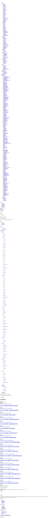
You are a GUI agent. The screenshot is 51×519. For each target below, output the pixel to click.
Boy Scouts (4, 340)
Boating (4, 23)
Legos (4, 56)
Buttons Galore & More (6, 89)
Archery (4, 37)
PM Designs (4, 158)
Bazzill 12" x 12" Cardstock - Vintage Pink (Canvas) (10, 478)
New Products (3, 501)
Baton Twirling (5, 38)
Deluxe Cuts (4, 102)
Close (1, 213)
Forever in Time (5, 114)
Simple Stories (5, 177)
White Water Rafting (5, 35)
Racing (4, 258)
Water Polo (4, 20)
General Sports (5, 10)
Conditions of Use (8, 515)
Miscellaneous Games (5, 354)
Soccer (4, 16)
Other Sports (4, 14)
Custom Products (4, 71)
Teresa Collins (5, 185)
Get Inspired (4, 200)
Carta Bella (4, 91)
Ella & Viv (4, 109)
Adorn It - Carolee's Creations (6, 77)
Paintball (4, 30)
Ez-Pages (3, 197)
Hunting (4, 26)
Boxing (4, 6)
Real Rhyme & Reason (6, 164)
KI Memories (4, 130)
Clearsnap (4, 92)
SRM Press (4, 180)
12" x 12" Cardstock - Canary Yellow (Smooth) (9, 410)
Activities (3, 36)
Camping (4, 278)
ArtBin (4, 81)
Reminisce (4, 165)
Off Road (4, 292)
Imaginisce (4, 121)
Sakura (4, 170)
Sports (2, 3)
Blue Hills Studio (5, 86)
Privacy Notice (4, 515)
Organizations (3, 49)
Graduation (4, 68)
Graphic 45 (4, 116)
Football (4, 9)
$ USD (4, 229)
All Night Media (5, 78)
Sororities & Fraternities (6, 69)
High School (4, 374)
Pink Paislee (4, 157)
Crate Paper (4, 96)
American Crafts (5, 79)
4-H (3, 50)
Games (2, 52)
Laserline (4, 132)
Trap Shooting (5, 32)
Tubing (4, 33)
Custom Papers (4, 387)
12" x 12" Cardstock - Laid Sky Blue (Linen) (8, 423)
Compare (3, 506)
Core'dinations (5, 94)
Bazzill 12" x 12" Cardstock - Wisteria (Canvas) (9, 482)
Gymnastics (4, 11)
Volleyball (4, 269)
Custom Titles (5, 72)
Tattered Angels (5, 183)
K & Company (5, 128)
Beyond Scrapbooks (5, 85)
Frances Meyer (5, 115)
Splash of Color (5, 178)
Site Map (1, 515)
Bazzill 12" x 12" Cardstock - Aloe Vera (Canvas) (9, 446)
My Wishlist (3, 507)
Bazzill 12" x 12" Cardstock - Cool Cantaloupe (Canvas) (11, 455)
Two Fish (4, 192)
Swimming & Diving (5, 17)
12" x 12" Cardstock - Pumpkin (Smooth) (8, 437)
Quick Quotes (5, 162)
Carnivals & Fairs (5, 365)
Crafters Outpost (5, 95)
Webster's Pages (5, 195)
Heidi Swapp (4, 119)
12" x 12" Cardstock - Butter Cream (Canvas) (9, 405)
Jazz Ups (4, 123)
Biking (4, 39)
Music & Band (5, 47)
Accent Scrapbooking (5, 76)
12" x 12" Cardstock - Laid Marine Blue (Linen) (9, 419)
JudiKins (4, 126)
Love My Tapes (5, 137)
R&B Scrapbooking (5, 163)
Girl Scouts (4, 51)
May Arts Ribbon (5, 140)
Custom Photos (5, 73)
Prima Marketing (5, 159)
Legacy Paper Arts (5, 133)
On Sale (4, 199)
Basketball (4, 235)
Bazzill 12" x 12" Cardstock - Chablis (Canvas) (9, 451)
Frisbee (4, 45)
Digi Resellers (5, 105)
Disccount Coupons (4, 512)
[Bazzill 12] (6, 449)
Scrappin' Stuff (5, 175)
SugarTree (4, 182)
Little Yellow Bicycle (5, 136)
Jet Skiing (4, 27)
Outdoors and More (5, 150)
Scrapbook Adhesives (5, 173)
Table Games (4, 57)
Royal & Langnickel (5, 168)
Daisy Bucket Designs (6, 99)
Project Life (4, 160)
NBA (4, 148)
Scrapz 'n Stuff (5, 176)
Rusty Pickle (4, 169)
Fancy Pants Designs (5, 112)
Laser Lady (4, 131)
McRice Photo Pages (5, 141)
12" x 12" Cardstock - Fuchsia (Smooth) (8, 414)
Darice (4, 101)
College (4, 66)
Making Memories (5, 138)
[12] (6, 408)
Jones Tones (4, 125)
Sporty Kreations (5, 179)
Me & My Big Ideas (5, 142)
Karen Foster (4, 129)
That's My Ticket (5, 186)
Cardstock (3, 392)
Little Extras (4, 135)
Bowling (4, 5)
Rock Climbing (5, 31)
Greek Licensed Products (6, 117)
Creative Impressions (5, 97)
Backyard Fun (5, 60)
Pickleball (4, 48)
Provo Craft (4, 161)
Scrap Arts (4, 171)
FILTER (1, 403)
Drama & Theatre (5, 43)
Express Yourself (5, 110)
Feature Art (4, 113)
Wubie (4, 196)
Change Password (4, 508)
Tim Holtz (4, 189)
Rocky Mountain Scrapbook (6, 167)
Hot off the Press (5, 120)
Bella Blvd (4, 84)
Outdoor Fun (3, 22)
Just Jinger (4, 127)
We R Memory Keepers (6, 194)
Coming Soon (5, 198)
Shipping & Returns (4, 511)
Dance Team (4, 42)
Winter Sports (4, 21)
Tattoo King (4, 184)
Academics (4, 67)
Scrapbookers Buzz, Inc (6, 174)
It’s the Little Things (5, 122)
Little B (4, 134)
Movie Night (4, 63)
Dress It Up (4, 107)
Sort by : (1, 401)
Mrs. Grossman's (5, 147)
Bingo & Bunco (5, 53)
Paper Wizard (4, 153)
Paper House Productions (6, 152)
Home (2, 203)
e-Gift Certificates (4, 74)
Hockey (4, 12)
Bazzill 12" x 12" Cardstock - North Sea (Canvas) (9, 464)
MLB (4, 144)
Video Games (4, 58)
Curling (4, 8)
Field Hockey (4, 244)
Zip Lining (4, 306)
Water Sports (4, 34)
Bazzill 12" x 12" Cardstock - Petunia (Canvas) (9, 469)
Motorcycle (4, 29)
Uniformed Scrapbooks (6, 193)
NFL (3, 149)
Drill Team (4, 44)
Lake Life (4, 28)
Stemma (4, 181)
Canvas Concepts (5, 90)
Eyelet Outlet (4, 111)
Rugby (4, 15)
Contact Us (3, 513)
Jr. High (4, 65)
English (4, 228)
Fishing (4, 24)
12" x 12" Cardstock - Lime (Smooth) (7, 428)
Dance (4, 41)
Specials (3, 502)
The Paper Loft (5, 188)
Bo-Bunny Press (5, 88)
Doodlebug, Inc (5, 106)
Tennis (4, 18)
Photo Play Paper (5, 154)
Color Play (4, 93)
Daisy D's (4, 100)
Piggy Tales (4, 155)
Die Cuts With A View (6, 104)
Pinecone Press (5, 156)
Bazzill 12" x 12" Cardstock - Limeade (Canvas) (9, 460)
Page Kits (3, 70)
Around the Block (5, 80)
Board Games (5, 54)
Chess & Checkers (5, 55)
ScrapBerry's (4, 172)
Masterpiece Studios (5, 139)
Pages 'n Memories (5, 151)
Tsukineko (4, 191)
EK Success (4, 108)
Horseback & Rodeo (5, 46)
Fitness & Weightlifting (5, 326)
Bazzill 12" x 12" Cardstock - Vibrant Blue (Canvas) (10, 473)
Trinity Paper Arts (5, 190)
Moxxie (4, 146)
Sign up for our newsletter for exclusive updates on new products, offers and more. (10, 489)
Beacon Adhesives (5, 83)
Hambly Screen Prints (5, 118)
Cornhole (4, 62)
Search (8, 394)
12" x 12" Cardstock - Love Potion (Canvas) (8, 432)
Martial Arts (4, 13)
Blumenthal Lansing (5, 87)
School (2, 64)
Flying (4, 25)
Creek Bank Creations (6, 98)
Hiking (4, 283)
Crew (4, 7)
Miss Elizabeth (5, 143)
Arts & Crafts (4, 59)
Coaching (4, 315)
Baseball (4, 4)
